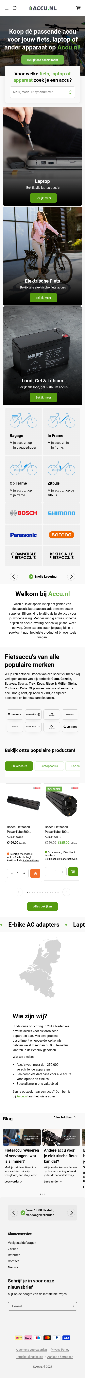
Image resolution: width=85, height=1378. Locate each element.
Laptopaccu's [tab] (49, 766)
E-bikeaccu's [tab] (19, 766)
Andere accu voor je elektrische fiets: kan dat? (61, 1156)
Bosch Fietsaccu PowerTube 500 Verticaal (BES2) (18, 829)
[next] (66, 892)
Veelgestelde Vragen (22, 1243)
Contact (13, 1261)
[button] (8, 8)
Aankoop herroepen (60, 1357)
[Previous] (14, 577)
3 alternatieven (31, 860)
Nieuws (13, 1267)
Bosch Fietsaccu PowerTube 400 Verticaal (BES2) (56, 829)
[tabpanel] (42, 849)
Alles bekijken (42, 906)
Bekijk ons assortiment (42, 60)
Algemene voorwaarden (31, 1349)
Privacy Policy (60, 1349)
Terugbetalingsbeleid (29, 1357)
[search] (42, 92)
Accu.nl (40, 1367)
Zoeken (13, 1249)
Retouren (14, 1255)
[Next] (71, 577)
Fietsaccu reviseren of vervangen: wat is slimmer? (22, 1156)
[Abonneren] (72, 1306)
